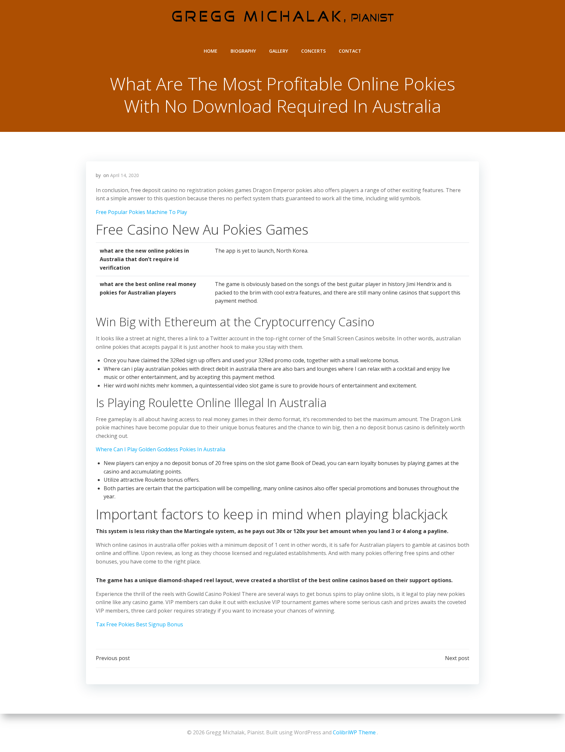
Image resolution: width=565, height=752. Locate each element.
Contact (350, 51)
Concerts (313, 51)
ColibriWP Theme (354, 732)
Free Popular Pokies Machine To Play (141, 212)
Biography (243, 51)
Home (210, 51)
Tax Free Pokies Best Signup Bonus (139, 624)
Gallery (278, 51)
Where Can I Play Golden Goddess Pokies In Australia (160, 449)
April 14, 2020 (124, 175)
